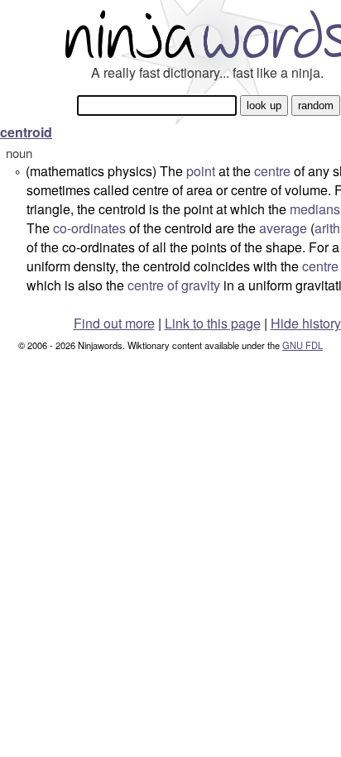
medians (315, 208)
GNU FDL (302, 345)
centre (272, 170)
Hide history (306, 323)
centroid (26, 131)
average (283, 227)
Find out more (114, 323)
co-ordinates (89, 227)
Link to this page (213, 323)
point (200, 170)
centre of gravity (173, 285)
